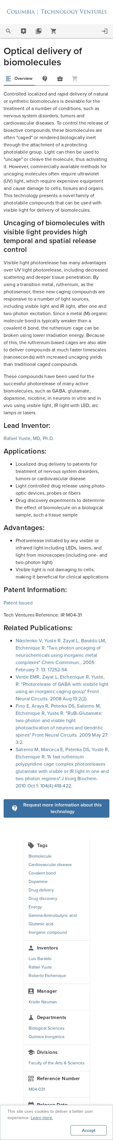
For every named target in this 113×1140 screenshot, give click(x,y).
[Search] (8, 31)
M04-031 (37, 1089)
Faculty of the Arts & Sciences (57, 1063)
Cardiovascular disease (50, 865)
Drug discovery (43, 898)
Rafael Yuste (40, 967)
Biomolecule (40, 856)
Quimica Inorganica (46, 1037)
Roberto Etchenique (47, 975)
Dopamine (38, 881)
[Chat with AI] (23, 31)
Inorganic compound (48, 932)
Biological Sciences (46, 1028)
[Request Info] (45, 78)
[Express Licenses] (53, 31)
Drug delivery (41, 890)
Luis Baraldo (40, 959)
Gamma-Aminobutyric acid (53, 915)
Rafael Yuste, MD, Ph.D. (29, 438)
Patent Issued (18, 602)
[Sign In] (104, 31)
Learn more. (42, 1118)
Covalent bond (42, 873)
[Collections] (38, 31)
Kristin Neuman (43, 1002)
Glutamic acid (41, 924)
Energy (35, 907)
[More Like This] (60, 78)
